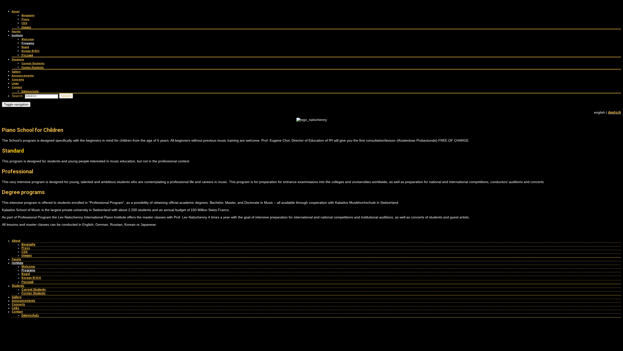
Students (18, 59)
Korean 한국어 (30, 51)
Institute (17, 35)
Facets (16, 31)
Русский (27, 55)
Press (25, 19)
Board (25, 47)
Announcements (23, 75)
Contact (17, 87)
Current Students (33, 63)
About (15, 11)
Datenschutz (30, 91)
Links (15, 83)
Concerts (18, 79)
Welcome (27, 39)
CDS (24, 23)
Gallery (16, 71)
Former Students (32, 67)
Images (26, 27)
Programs (27, 43)
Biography (28, 15)
